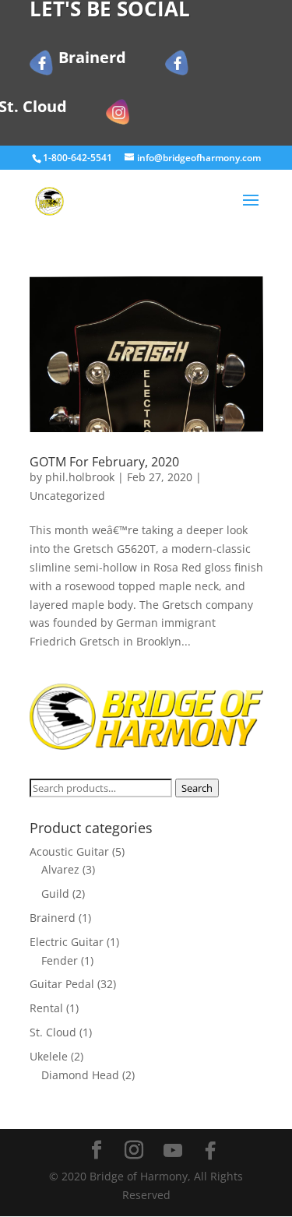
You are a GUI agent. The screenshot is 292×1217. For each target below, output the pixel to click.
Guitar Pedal (62, 983)
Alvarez (60, 869)
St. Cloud (53, 1032)
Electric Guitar (67, 941)
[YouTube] (172, 1150)
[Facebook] (210, 1150)
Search (197, 788)
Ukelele (49, 1056)
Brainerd (53, 917)
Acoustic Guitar (69, 851)
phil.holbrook (79, 477)
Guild (55, 893)
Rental (46, 1008)
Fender (59, 960)
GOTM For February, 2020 (104, 461)
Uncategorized (67, 495)
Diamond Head (80, 1075)
